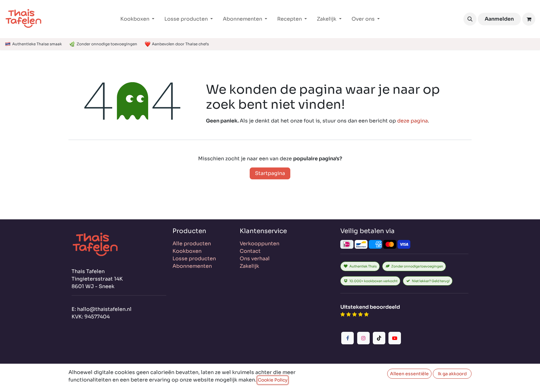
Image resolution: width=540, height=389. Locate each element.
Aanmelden (499, 19)
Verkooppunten (259, 243)
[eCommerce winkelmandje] (528, 19)
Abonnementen (192, 266)
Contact (250, 251)
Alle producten (191, 243)
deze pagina (412, 120)
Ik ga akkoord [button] (452, 374)
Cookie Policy (273, 380)
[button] (470, 19)
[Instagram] (363, 338)
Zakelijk (249, 266)
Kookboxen (187, 251)
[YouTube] (394, 338)
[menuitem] (137, 19)
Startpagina (270, 173)
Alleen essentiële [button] (409, 374)
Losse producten (194, 258)
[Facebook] (347, 338)
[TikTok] (379, 338)
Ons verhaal (255, 258)
